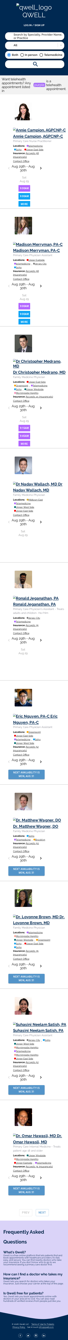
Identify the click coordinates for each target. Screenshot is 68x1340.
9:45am (24, 436)
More (24, 204)
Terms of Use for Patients (42, 1324)
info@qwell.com (46, 1327)
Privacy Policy (19, 1327)
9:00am (24, 188)
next (42, 1212)
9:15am (24, 428)
